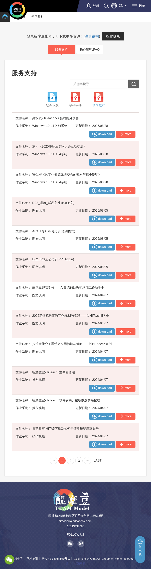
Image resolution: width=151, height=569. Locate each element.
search (106, 6)
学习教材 (37, 16)
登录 (96, 5)
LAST (98, 460)
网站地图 (32, 558)
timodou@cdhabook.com (75, 521)
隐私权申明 (16, 558)
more (128, 134)
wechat (9, 559)
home (5, 17)
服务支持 (61, 49)
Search (133, 84)
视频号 (80, 543)
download (105, 134)
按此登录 (113, 36)
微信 (70, 543)
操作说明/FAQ (89, 49)
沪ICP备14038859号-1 (56, 558)
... (53, 460)
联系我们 (140, 552)
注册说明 (92, 36)
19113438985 (75, 526)
